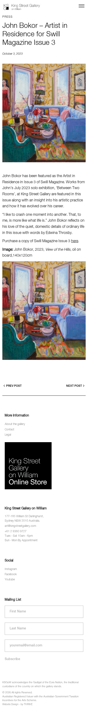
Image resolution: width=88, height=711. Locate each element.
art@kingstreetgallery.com (20, 526)
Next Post (74, 386)
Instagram (11, 569)
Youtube (10, 579)
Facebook (11, 574)
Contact (9, 429)
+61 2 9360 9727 (16, 531)
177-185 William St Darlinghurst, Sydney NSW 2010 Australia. (24, 518)
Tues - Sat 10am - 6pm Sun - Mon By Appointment (21, 538)
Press (7, 17)
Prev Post (14, 386)
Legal (8, 434)
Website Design (10, 704)
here (74, 241)
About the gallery (15, 424)
